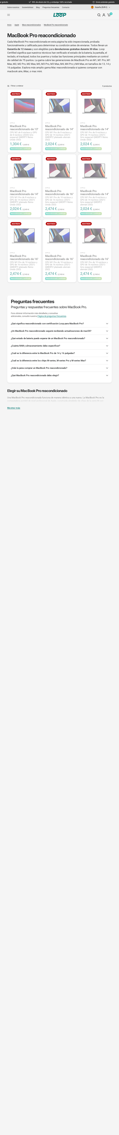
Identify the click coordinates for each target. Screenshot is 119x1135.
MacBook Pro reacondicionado (56, 25)
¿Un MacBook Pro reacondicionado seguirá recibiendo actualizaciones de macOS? (51, 331)
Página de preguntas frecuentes (51, 316)
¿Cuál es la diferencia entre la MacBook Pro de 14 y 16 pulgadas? (43, 353)
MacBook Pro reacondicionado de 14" (59, 133)
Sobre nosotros (13, 7)
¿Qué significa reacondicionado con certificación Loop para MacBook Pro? (47, 323)
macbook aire (14, 71)
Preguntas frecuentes (51, 7)
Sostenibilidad (27, 7)
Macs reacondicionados (31, 25)
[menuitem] (14, 7)
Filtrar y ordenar (17, 86)
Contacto (65, 7)
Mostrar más (13, 408)
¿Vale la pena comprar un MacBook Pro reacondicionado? (39, 368)
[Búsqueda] (99, 15)
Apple (17, 25)
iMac (26, 71)
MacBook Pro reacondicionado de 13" (24, 133)
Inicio (9, 25)
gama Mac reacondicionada (59, 67)
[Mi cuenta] (103, 15)
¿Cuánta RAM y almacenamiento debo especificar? (35, 345)
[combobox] (101, 7)
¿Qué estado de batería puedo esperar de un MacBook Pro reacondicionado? (48, 338)
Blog (38, 7)
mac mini (37, 71)
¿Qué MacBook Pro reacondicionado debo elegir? (35, 375)
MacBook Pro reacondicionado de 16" (59, 198)
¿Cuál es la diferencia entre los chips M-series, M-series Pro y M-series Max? (48, 360)
